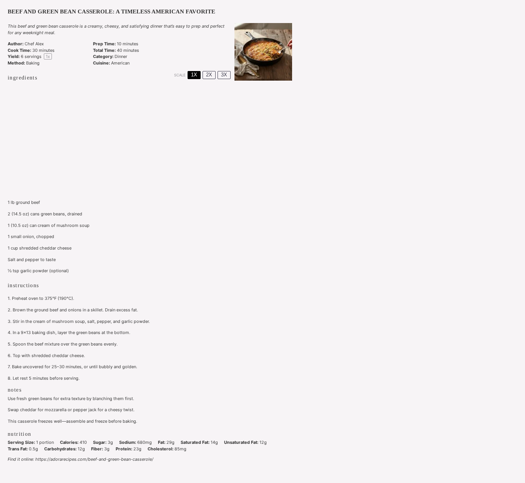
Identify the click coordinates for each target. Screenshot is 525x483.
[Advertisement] (150, 141)
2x (209, 75)
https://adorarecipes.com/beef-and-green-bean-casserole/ (94, 459)
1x (194, 75)
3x (224, 75)
